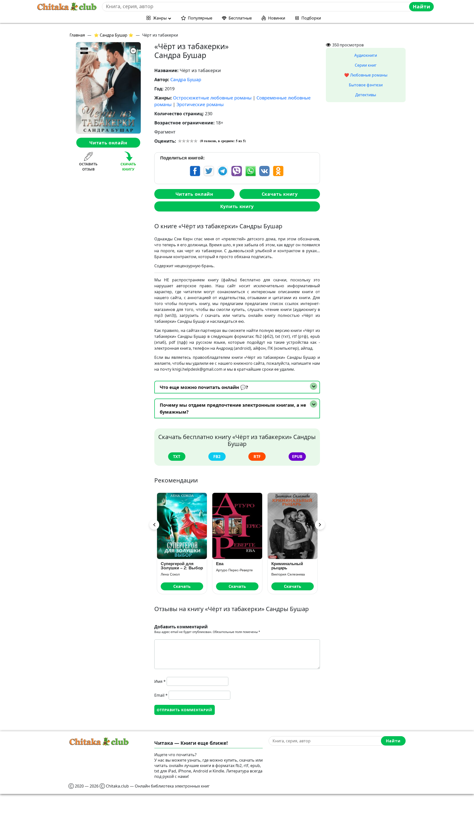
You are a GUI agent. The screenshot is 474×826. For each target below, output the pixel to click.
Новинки (276, 18)
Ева (219, 564)
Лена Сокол (170, 574)
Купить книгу (237, 206)
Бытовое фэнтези (366, 85)
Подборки (311, 18)
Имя (160, 681)
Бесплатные (240, 18)
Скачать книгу (280, 194)
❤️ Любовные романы (365, 75)
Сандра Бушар (185, 79)
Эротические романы (200, 104)
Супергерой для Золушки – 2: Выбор (182, 566)
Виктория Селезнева (288, 574)
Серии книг (365, 65)
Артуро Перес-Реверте (234, 570)
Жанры (160, 18)
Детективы (365, 94)
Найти (421, 6)
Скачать (182, 586)
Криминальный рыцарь (287, 566)
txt (176, 456)
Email (161, 695)
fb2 (216, 456)
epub (297, 456)
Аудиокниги (365, 55)
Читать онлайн (108, 143)
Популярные (200, 18)
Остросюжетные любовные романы (212, 98)
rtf (257, 456)
